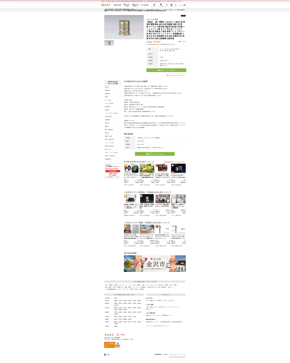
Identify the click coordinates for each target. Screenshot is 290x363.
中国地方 (107, 316)
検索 (175, 5)
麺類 (175, 285)
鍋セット (170, 287)
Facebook (105, 354)
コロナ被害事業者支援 (110, 289)
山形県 (134, 300)
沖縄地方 (107, 326)
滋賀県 (120, 312)
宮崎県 (139, 321)
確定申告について (150, 315)
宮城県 (125, 300)
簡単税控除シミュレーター (152, 321)
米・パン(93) (108, 100)
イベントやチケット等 (151, 285)
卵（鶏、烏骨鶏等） (162, 287)
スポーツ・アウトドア (123, 289)
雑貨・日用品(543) (109, 139)
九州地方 (173, 215)
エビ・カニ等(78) (109, 103)
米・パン (125, 285)
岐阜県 (115, 309)
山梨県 (134, 307)
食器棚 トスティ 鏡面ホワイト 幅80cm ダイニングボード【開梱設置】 (178, 206)
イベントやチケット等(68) (111, 113)
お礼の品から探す (118, 9)
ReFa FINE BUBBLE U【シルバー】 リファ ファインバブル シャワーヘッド (162, 236)
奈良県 (139, 312)
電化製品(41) (108, 159)
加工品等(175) (108, 116)
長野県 (139, 307)
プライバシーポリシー (173, 354)
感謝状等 (143, 287)
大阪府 (129, 312)
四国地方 (107, 319)
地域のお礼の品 (151, 287)
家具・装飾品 (108, 287)
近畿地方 (157, 215)
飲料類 (166, 285)
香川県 (120, 319)
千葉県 (134, 303)
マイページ (166, 5)
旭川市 (133, 215)
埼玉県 (129, 303)
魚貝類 (116, 285)
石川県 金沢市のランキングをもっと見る (174, 162)
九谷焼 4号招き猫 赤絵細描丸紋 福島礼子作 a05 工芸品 (147, 206)
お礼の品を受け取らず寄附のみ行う (177, 75)
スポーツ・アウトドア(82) (111, 152)
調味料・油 (120, 287)
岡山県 (125, 316)
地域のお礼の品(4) (109, 146)
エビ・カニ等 (132, 285)
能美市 (148, 215)
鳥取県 (115, 316)
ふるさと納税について (151, 307)
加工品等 (161, 285)
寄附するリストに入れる (167, 70)
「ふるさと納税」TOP (108, 9)
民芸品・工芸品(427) (110, 155)
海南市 (165, 215)
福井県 (129, 307)
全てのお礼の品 (144, 5)
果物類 (110, 285)
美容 (115, 287)
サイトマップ (183, 354)
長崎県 (125, 321)
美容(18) (107, 133)
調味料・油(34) (108, 136)
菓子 (171, 285)
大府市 (148, 245)
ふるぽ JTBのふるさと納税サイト (105, 5)
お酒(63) (107, 110)
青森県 (115, 300)
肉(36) (106, 96)
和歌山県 (161, 215)
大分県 (134, 321)
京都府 (125, 312)
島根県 (120, 316)
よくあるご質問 (161, 5)
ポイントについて (173, 307)
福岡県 (176, 215)
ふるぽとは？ (171, 300)
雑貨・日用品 (128, 287)
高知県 (129, 319)
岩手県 (120, 300)
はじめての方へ (154, 5)
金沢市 (156, 19)
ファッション (136, 287)
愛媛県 (125, 319)
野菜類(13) (107, 106)
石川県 (153, 19)
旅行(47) (107, 87)
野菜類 (138, 285)
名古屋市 (164, 245)
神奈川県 (116, 305)
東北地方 (107, 300)
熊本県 (129, 321)
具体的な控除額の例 (177, 321)
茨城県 (115, 303)
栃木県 (120, 303)
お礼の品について (163, 307)
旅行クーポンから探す (127, 5)
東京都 (139, 303)
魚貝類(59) (107, 93)
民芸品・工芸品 (126, 9)
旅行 (106, 285)
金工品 (132, 9)
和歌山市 (134, 245)
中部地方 (149, 19)
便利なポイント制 (162, 300)
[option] (124, 27)
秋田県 (129, 300)
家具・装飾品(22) (109, 129)
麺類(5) (106, 126)
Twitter (108, 354)
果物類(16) (107, 90)
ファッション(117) (109, 142)
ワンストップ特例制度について (163, 315)
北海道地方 (126, 215)
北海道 (130, 215)
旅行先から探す (117, 5)
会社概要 (165, 354)
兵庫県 (134, 312)
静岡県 (120, 309)
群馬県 (125, 303)
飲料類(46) (107, 119)
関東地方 (107, 303)
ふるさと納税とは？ (151, 300)
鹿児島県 (116, 323)
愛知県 (145, 245)
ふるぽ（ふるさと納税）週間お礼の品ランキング (157, 325)
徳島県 (115, 319)
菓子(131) (107, 123)
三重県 (115, 312)
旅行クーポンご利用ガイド (135, 5)
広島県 (129, 316)
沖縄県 (115, 326)
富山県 (120, 307)
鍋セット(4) (108, 149)
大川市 (179, 215)
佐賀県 (120, 321)
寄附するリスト (171, 5)
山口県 (134, 316)
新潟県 (115, 307)
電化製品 (142, 289)
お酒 (143, 285)
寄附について (149, 309)
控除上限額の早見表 (165, 321)
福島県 (139, 300)
